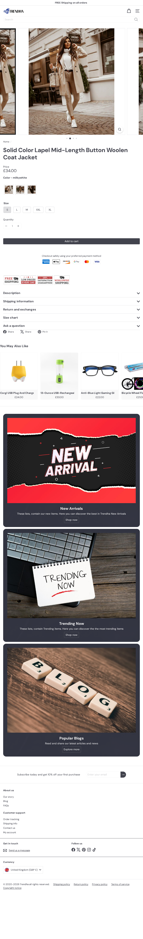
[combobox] (71, 19)
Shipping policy (61, 884)
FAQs (6, 805)
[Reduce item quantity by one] (6, 226)
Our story (8, 796)
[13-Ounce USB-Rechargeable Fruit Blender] (59, 371)
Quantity (8, 219)
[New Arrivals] (71, 460)
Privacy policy (99, 884)
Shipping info (10, 823)
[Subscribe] (123, 775)
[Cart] (129, 11)
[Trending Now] (71, 575)
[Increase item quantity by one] (18, 226)
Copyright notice (12, 888)
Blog (5, 801)
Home (6, 141)
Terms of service (120, 884)
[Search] (136, 19)
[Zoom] (119, 129)
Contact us (9, 828)
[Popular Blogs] (71, 690)
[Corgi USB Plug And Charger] (19, 371)
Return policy (81, 884)
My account (9, 832)
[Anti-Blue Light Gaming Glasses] (99, 371)
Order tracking (11, 819)
